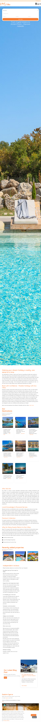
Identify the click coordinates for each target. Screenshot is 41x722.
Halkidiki (19, 452)
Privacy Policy (6, 720)
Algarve (6, 428)
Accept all (34, 715)
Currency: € (38, 0)
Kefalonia (32, 452)
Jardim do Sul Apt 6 (32, 559)
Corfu (18, 428)
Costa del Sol (32, 427)
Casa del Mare (8, 559)
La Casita (18, 559)
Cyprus (5, 452)
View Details (24, 687)
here (5, 679)
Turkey (18, 474)
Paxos (5, 474)
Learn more (31, 407)
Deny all (34, 717)
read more (23, 435)
